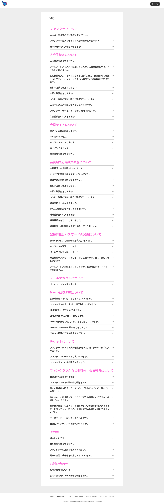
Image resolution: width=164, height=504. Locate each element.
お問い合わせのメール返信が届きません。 (69, 475)
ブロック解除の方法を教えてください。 (68, 333)
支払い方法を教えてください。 (64, 88)
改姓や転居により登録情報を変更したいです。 (71, 240)
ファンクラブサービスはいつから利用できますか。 (73, 111)
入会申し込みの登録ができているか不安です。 (71, 105)
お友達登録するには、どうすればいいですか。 (71, 298)
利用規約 (60, 496)
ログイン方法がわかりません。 (64, 131)
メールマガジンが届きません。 (64, 284)
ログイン (155, 4)
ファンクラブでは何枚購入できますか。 (68, 362)
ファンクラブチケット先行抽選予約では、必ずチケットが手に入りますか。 (79, 349)
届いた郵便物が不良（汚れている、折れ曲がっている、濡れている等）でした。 (79, 389)
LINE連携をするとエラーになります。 (67, 316)
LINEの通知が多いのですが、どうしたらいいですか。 (75, 322)
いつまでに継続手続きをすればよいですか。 (70, 174)
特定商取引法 (91, 496)
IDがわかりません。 (59, 136)
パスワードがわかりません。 (63, 142)
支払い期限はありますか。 (62, 93)
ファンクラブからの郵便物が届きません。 (69, 382)
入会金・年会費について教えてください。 (69, 35)
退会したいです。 (58, 438)
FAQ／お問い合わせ (107, 496)
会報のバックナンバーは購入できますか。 (69, 424)
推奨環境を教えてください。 (63, 154)
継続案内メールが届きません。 (64, 203)
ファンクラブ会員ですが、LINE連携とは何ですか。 (74, 304)
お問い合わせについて (60, 470)
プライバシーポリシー (75, 496)
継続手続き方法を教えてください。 (66, 180)
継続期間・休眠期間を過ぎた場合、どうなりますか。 (74, 226)
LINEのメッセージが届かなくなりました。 (70, 327)
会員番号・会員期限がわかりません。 (67, 168)
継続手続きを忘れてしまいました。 (66, 220)
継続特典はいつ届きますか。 (63, 215)
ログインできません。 (60, 148)
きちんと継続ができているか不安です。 (68, 209)
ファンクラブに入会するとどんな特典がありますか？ (74, 41)
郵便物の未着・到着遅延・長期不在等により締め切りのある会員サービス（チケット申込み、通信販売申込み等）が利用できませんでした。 (79, 409)
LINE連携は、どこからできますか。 (66, 310)
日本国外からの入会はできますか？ (66, 47)
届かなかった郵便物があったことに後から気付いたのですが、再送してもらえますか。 (79, 398)
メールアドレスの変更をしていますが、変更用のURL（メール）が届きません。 (80, 268)
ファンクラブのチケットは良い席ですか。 (69, 356)
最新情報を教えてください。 (63, 444)
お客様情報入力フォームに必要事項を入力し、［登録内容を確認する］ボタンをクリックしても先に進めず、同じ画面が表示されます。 (79, 79)
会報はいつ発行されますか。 (63, 377)
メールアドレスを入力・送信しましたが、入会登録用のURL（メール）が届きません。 (80, 68)
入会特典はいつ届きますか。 (63, 116)
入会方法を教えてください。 (63, 61)
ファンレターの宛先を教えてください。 (68, 450)
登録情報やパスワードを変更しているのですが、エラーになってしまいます (79, 259)
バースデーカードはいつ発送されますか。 (69, 418)
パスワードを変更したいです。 (64, 246)
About (52, 496)
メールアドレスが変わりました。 (65, 252)
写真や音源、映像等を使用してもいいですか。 (71, 455)
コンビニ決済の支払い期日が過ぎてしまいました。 (73, 99)
